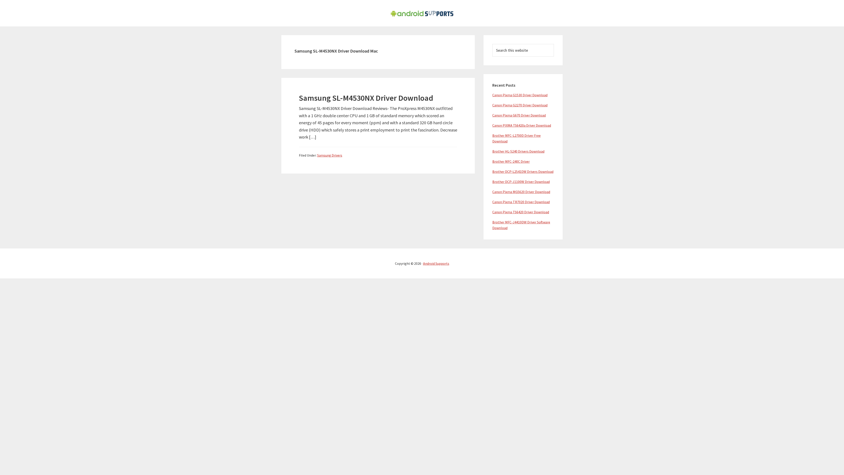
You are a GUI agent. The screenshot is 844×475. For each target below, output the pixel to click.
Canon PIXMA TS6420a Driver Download (521, 125)
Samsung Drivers (329, 155)
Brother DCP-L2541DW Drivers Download (522, 171)
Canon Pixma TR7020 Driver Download (521, 202)
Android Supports (436, 263)
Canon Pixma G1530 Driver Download (520, 95)
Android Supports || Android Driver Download (422, 13)
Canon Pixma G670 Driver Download (519, 115)
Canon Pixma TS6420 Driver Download (520, 212)
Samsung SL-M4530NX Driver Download (366, 98)
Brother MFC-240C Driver (511, 161)
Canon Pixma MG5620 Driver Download (521, 192)
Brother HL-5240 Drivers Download (518, 151)
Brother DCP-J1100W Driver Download (521, 181)
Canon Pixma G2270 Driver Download (520, 105)
